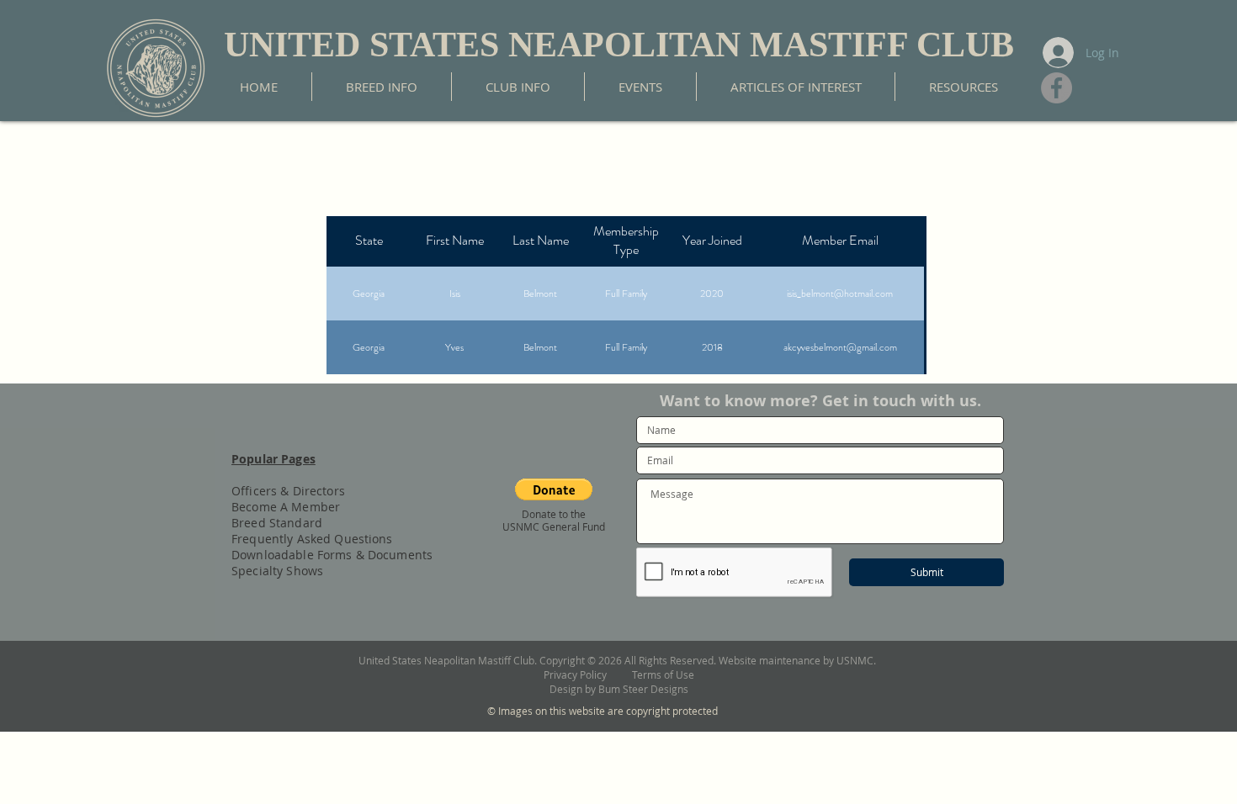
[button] (553, 489)
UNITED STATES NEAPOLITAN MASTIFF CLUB (619, 44)
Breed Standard (276, 523)
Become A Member (285, 507)
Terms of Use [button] (663, 674)
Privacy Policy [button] (588, 674)
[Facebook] (1056, 87)
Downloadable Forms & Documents (332, 555)
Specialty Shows (277, 571)
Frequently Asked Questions (312, 539)
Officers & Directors (288, 491)
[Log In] (1056, 52)
